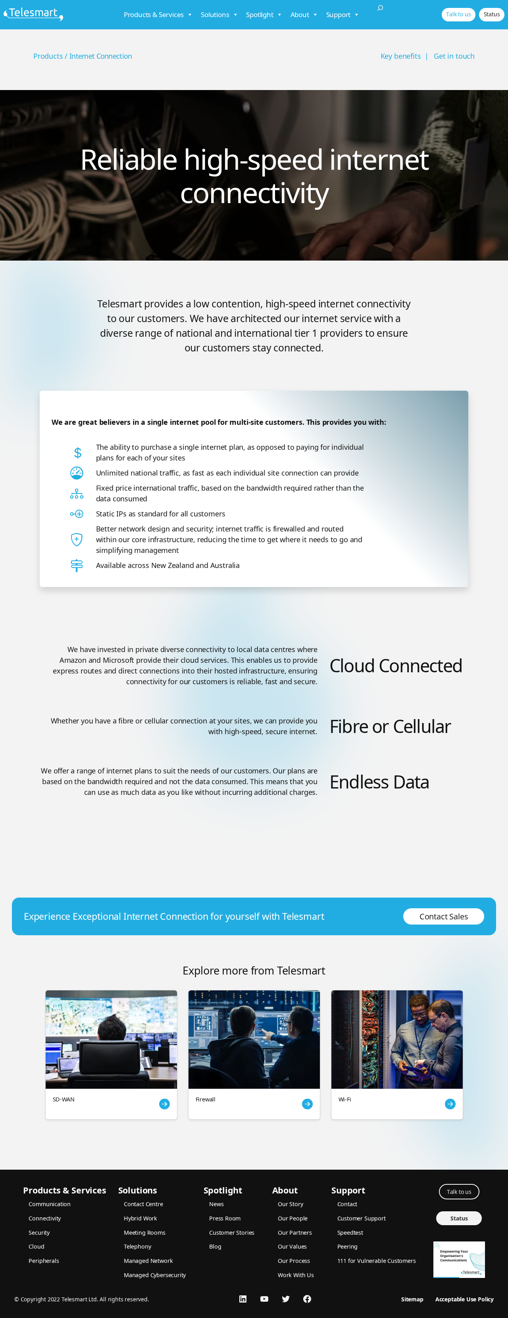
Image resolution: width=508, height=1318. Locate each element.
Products (48, 56)
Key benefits (401, 56)
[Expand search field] (380, 14)
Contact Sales (443, 916)
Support (338, 14)
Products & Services (154, 14)
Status (492, 14)
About (300, 14)
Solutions (215, 14)
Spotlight (259, 14)
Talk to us (458, 14)
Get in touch (454, 56)
